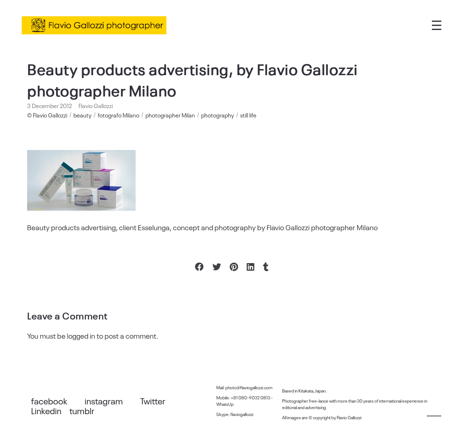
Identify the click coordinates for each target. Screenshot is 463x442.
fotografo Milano (118, 115)
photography (217, 115)
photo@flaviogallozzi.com (248, 387)
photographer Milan (170, 115)
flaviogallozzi (241, 414)
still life (248, 115)
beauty (82, 115)
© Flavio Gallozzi (47, 115)
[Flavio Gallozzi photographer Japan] (94, 25)
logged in (81, 335)
